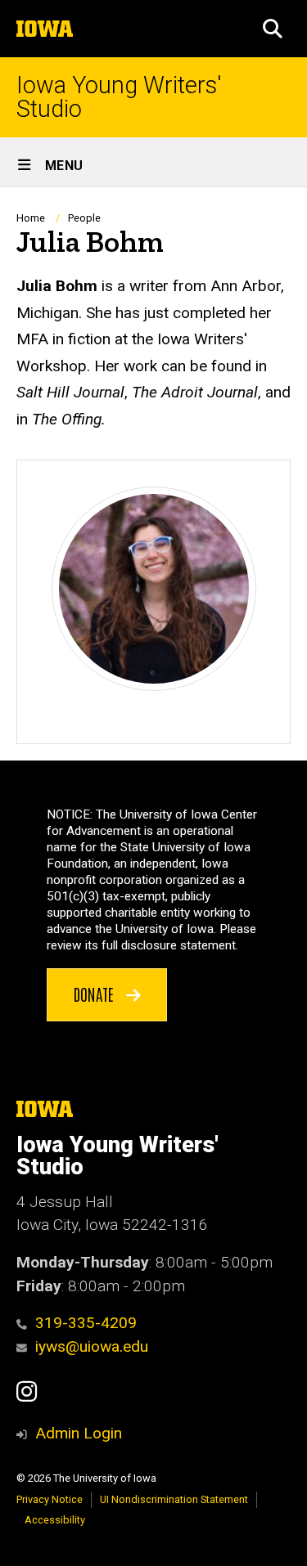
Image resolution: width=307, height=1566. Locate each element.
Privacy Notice (49, 1499)
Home (30, 218)
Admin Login (78, 1433)
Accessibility (55, 1520)
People (84, 218)
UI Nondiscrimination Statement (174, 1499)
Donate (96, 993)
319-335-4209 (86, 1322)
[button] (272, 28)
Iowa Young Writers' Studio (119, 97)
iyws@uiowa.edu (91, 1346)
